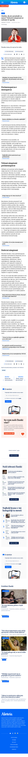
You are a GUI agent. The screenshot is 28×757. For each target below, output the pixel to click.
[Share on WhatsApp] (23, 54)
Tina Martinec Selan (16, 22)
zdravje (3, 370)
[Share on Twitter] (19, 54)
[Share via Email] (21, 54)
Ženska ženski (5, 591)
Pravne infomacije (14, 744)
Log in (18, 450)
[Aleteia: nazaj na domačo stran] (14, 2)
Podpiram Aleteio (8, 433)
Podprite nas (3, 5)
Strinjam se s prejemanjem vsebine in (13, 398)
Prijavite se (8, 401)
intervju (4, 659)
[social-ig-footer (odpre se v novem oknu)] (17, 733)
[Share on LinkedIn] (16, 54)
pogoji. (20, 398)
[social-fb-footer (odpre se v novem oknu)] (12, 733)
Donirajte (14, 739)
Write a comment (14, 455)
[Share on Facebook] (14, 54)
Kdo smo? (14, 742)
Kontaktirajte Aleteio (14, 747)
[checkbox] (5, 398)
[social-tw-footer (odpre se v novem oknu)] (15, 733)
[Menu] (5, 2)
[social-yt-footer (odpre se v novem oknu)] (10, 733)
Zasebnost (14, 749)
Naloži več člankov (14, 499)
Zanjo (2, 10)
